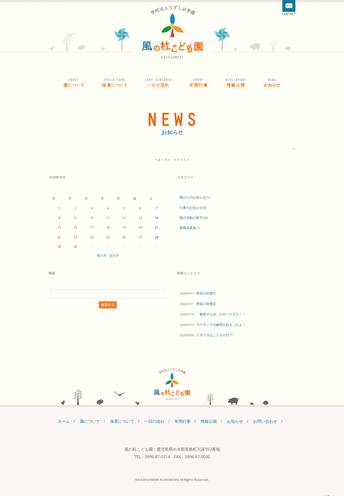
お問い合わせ (265, 421)
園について (90, 421)
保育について (122, 421)
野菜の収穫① (206, 293)
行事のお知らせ (191, 207)
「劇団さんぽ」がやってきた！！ (221, 314)
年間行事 (183, 421)
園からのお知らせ (193, 197)
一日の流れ (154, 421)
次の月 (114, 255)
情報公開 (209, 421)
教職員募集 (188, 227)
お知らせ (235, 421)
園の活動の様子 (191, 217)
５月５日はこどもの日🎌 (214, 335)
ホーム (64, 421)
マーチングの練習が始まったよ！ (221, 324)
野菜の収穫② (206, 303)
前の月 (102, 255)
